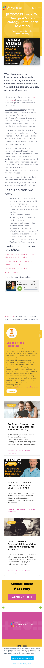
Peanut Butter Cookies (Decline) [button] (22, 664)
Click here (9, 317)
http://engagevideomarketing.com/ (26, 387)
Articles (11, 391)
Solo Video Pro (11, 273)
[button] (22, 597)
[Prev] (12, 608)
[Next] (40, 608)
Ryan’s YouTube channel (16, 269)
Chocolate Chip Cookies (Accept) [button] (22, 658)
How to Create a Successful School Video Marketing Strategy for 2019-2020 (22, 545)
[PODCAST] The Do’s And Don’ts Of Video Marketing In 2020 (19, 485)
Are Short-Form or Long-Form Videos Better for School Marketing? (22, 427)
